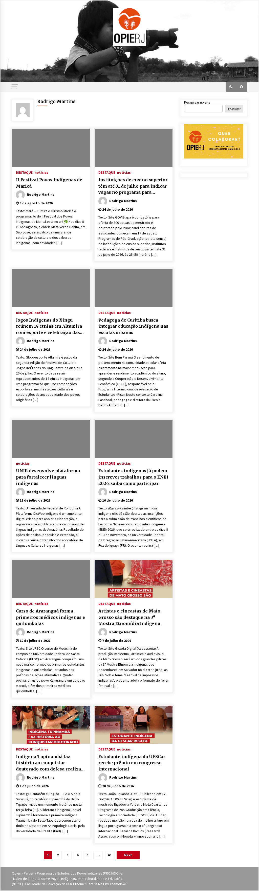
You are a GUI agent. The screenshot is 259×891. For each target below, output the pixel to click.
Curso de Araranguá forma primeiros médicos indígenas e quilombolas (50, 617)
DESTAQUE (24, 172)
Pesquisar (234, 108)
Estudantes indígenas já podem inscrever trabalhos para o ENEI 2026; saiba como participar (133, 477)
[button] (231, 87)
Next (128, 855)
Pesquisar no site (197, 102)
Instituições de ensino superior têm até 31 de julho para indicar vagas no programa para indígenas (132, 186)
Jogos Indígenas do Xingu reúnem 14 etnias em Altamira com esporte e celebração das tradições (49, 327)
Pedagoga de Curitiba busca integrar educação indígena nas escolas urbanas (133, 326)
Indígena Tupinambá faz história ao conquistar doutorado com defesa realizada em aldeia (51, 763)
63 (110, 855)
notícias (41, 172)
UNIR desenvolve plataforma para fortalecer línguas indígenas (48, 477)
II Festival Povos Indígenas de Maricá (49, 183)
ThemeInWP (118, 884)
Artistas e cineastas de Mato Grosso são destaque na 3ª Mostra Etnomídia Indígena (129, 617)
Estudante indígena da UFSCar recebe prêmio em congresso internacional (131, 762)
